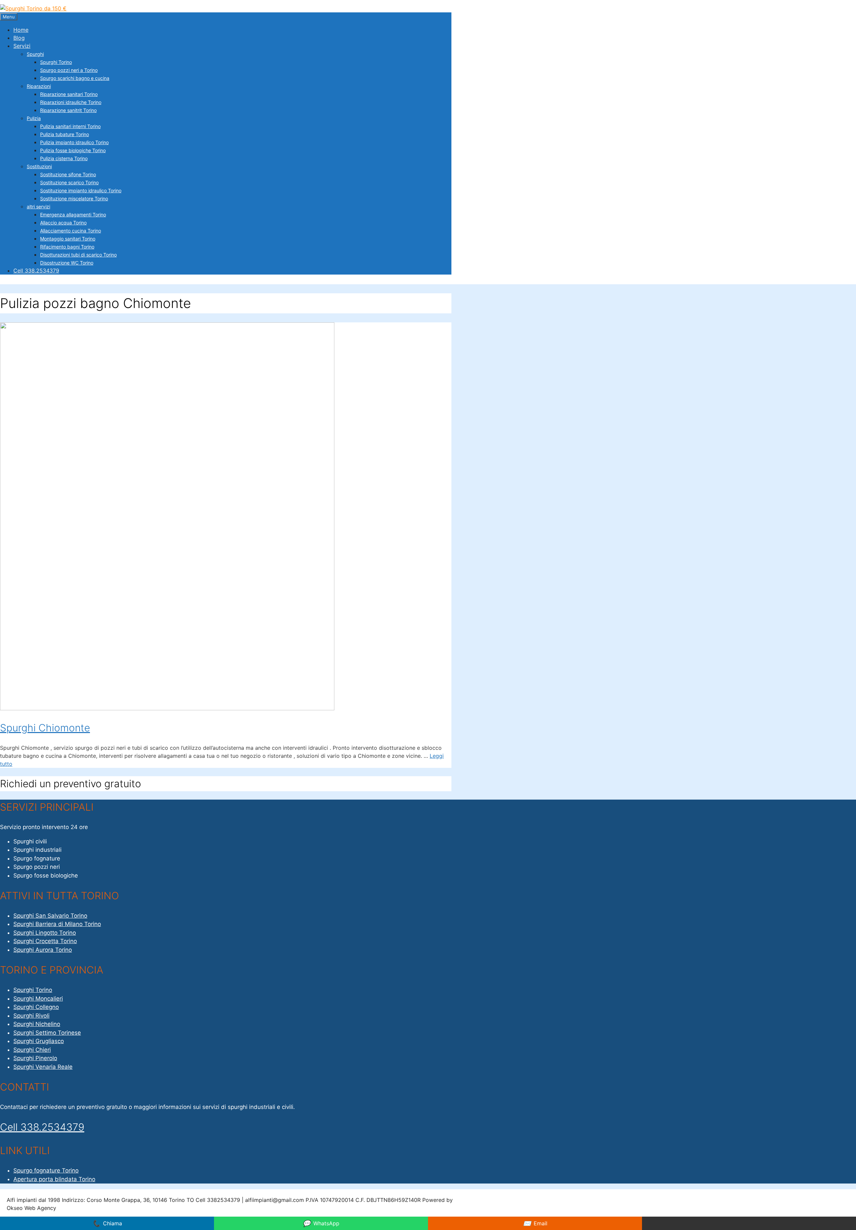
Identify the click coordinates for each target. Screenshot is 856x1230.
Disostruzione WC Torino (66, 263)
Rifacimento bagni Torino (67, 246)
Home (20, 29)
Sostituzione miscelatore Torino (74, 198)
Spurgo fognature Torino (46, 1170)
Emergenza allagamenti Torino (73, 214)
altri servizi (38, 206)
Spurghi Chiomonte (45, 728)
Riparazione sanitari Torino (69, 94)
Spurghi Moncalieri (38, 998)
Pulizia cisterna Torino (64, 158)
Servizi (21, 45)
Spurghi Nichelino (36, 1024)
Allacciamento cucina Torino (70, 230)
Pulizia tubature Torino (64, 134)
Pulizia (34, 118)
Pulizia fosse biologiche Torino (73, 150)
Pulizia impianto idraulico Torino (74, 142)
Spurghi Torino (56, 62)
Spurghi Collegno (36, 1007)
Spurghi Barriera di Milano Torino (57, 924)
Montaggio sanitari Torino (67, 238)
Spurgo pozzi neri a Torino (69, 70)
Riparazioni (39, 86)
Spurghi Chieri (32, 1049)
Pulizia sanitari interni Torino (70, 126)
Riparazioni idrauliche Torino (70, 102)
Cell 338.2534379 (36, 270)
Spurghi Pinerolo (35, 1058)
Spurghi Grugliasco (38, 1041)
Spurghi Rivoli (31, 1015)
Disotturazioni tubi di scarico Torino (78, 255)
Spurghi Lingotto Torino (44, 932)
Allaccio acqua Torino (63, 222)
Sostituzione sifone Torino (68, 174)
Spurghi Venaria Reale (43, 1066)
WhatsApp (321, 1223)
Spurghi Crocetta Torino (45, 941)
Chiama (107, 1223)
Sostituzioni (39, 166)
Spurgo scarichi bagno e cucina (74, 78)
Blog (19, 37)
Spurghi (35, 54)
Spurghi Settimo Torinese (47, 1032)
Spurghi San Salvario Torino (50, 915)
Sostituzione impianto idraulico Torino (80, 190)
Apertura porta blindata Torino (54, 1179)
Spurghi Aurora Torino (42, 949)
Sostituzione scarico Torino (69, 182)
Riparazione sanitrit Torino (68, 110)
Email (535, 1223)
